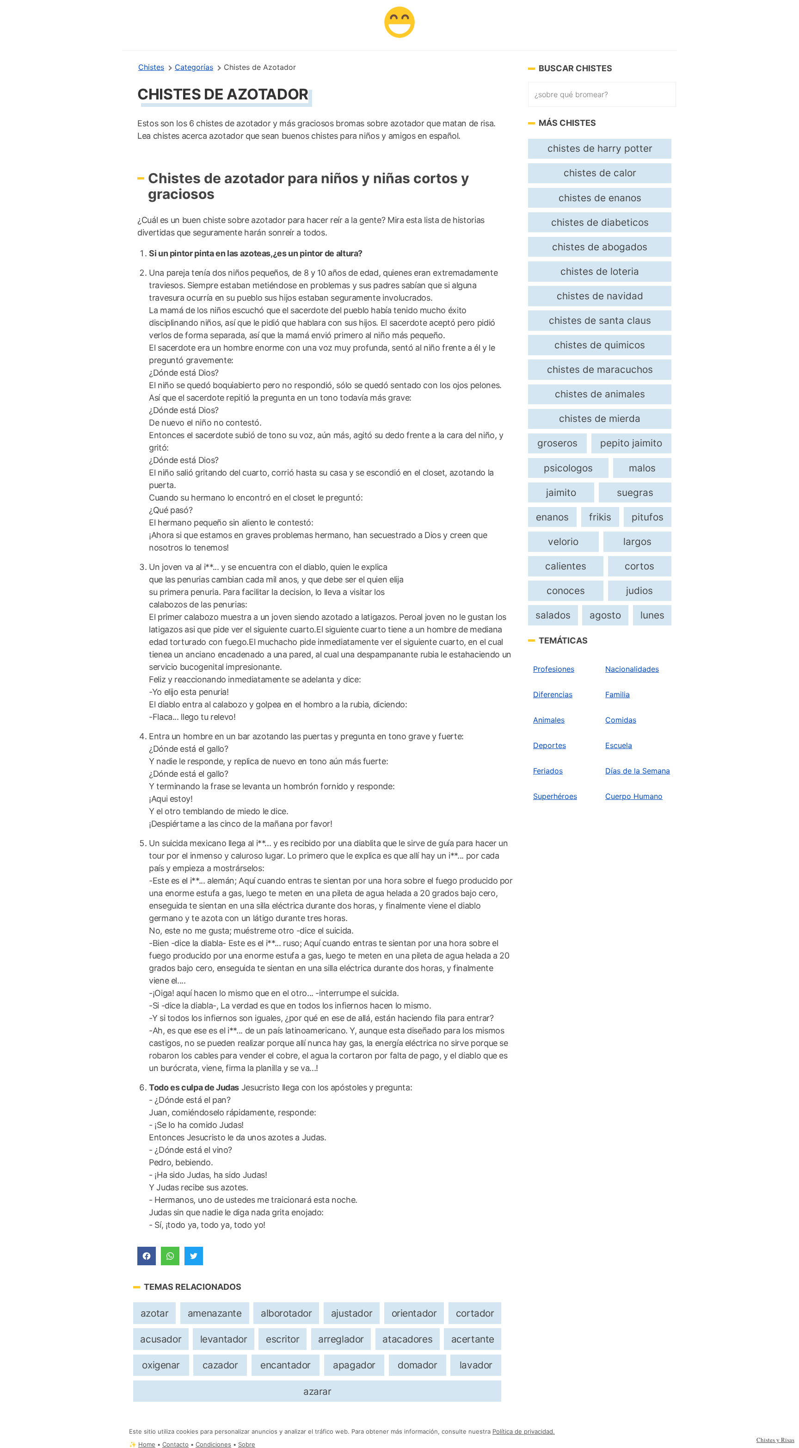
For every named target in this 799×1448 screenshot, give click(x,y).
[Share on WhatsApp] (170, 1256)
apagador (354, 1365)
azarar (317, 1391)
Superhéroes (555, 796)
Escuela (618, 745)
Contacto (175, 1444)
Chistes (151, 67)
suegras (635, 492)
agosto (605, 615)
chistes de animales (600, 394)
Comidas (620, 719)
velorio (563, 541)
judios (639, 590)
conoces (566, 590)
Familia (617, 694)
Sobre (246, 1444)
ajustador (351, 1313)
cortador (475, 1313)
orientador (414, 1313)
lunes (652, 615)
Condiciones (213, 1444)
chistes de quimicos (599, 345)
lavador (476, 1365)
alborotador (286, 1313)
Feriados (548, 770)
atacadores (407, 1339)
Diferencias (552, 694)
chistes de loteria (599, 271)
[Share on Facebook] (146, 1256)
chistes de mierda (599, 418)
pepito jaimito (631, 443)
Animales (549, 719)
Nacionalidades (632, 669)
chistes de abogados (599, 247)
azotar (155, 1313)
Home (146, 1444)
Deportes (549, 745)
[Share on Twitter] (193, 1256)
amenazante (215, 1313)
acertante (472, 1339)
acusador (160, 1339)
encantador (285, 1365)
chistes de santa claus (600, 320)
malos (642, 468)
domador (417, 1365)
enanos (552, 517)
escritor (283, 1339)
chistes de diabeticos (600, 222)
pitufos (648, 517)
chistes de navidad (600, 296)
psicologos (568, 468)
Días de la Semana (637, 770)
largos (637, 541)
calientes (565, 566)
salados (553, 615)
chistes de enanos (600, 198)
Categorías (194, 67)
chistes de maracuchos (600, 369)
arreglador (341, 1339)
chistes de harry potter (599, 148)
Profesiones (553, 669)
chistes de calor (600, 173)
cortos (639, 566)
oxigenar (161, 1365)
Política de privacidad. (523, 1431)
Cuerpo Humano (634, 796)
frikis (600, 517)
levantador (223, 1339)
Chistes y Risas (775, 1440)
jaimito (561, 492)
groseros (557, 443)
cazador (220, 1365)
